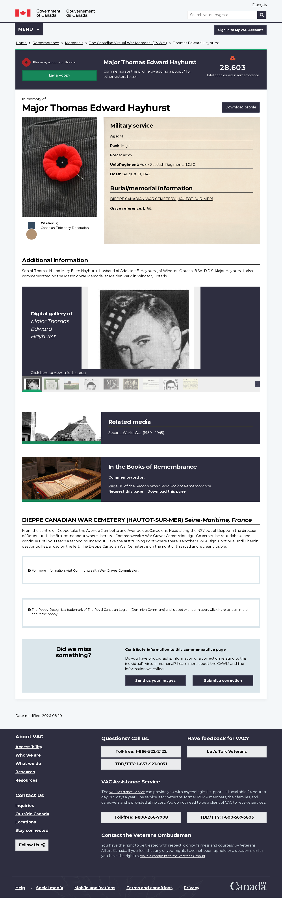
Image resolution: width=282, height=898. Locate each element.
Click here (218, 610)
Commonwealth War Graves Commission (105, 570)
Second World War (125, 433)
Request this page (125, 491)
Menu (26, 29)
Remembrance (46, 43)
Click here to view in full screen (58, 373)
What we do (28, 763)
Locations (25, 822)
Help (20, 887)
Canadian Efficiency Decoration (65, 228)
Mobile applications (94, 887)
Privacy (191, 887)
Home (21, 43)
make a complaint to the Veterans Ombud (172, 856)
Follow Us (33, 846)
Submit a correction (223, 681)
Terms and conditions (149, 887)
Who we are (28, 755)
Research (25, 772)
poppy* (178, 71)
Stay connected (31, 830)
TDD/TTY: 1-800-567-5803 (227, 817)
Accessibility (28, 746)
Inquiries (24, 805)
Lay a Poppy (59, 75)
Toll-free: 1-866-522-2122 (141, 751)
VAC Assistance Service (127, 792)
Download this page (166, 491)
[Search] (262, 15)
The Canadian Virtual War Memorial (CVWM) (128, 43)
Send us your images (155, 681)
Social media (49, 887)
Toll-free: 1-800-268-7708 (141, 817)
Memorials (74, 43)
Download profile (240, 107)
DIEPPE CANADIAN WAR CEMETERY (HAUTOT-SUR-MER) (161, 199)
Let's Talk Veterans (227, 751)
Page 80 (115, 486)
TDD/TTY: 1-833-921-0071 (141, 764)
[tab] (32, 384)
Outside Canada (32, 814)
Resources (26, 780)
